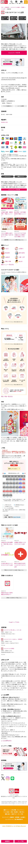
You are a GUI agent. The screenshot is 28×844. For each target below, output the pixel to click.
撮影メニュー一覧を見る (7, 264)
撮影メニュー (7, 810)
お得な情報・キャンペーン (17, 810)
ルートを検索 (21, 106)
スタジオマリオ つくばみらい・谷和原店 (13, 639)
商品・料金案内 (14, 812)
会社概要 (23, 817)
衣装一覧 (21, 812)
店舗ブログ (14, 814)
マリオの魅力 (6, 812)
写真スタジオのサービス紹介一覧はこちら (14, 570)
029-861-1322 (4, 122)
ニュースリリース (9, 819)
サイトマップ (5, 817)
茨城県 (22, 7)
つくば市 (3, 9)
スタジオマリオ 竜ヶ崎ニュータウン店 (12, 630)
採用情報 (17, 817)
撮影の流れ (7, 814)
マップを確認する (7, 106)
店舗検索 (7, 7)
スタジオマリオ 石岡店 (9, 648)
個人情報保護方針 (19, 819)
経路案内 (7, 841)
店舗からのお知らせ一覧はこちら (14, 597)
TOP (2, 7)
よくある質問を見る (6, 740)
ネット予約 (21, 841)
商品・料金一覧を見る (7, 396)
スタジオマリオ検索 (15, 7)
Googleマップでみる (14, 622)
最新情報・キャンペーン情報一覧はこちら (14, 239)
